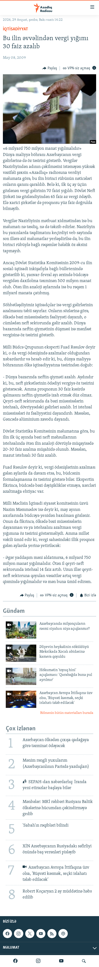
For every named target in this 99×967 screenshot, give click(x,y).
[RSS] (51, 933)
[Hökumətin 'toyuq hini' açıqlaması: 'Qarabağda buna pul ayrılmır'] (21, 676)
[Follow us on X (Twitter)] (29, 933)
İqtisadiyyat (15, 29)
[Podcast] (63, 933)
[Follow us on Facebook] (7, 933)
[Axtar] (84, 961)
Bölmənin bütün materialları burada (66, 713)
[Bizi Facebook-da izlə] (15, 961)
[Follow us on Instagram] (18, 933)
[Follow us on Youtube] (40, 933)
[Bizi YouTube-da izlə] (61, 961)
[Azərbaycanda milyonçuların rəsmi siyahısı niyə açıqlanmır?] (21, 630)
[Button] (50, 68)
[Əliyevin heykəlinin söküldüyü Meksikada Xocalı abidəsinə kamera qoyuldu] (21, 653)
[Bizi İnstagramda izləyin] (38, 961)
